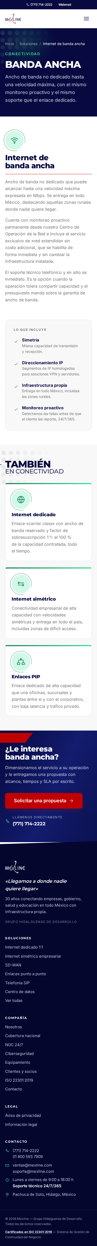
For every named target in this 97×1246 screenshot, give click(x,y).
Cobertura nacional (22, 1035)
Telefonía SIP (17, 982)
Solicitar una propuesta (40, 800)
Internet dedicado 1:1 (24, 947)
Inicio (9, 43)
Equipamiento (17, 1062)
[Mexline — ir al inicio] (13, 19)
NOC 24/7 (14, 1044)
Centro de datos (20, 991)
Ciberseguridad (19, 1053)
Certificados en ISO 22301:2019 (28, 1232)
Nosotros (13, 1026)
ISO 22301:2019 (19, 1080)
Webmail (64, 4)
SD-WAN (13, 965)
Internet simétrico (34, 599)
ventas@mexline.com (32, 1165)
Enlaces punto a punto (25, 973)
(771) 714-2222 (41, 4)
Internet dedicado (34, 515)
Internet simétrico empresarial (33, 956)
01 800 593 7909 (28, 1156)
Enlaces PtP (26, 677)
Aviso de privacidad (23, 1115)
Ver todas (14, 1000)
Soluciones (28, 43)
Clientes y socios (21, 1071)
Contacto (13, 1089)
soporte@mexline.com (33, 1171)
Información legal (21, 1124)
